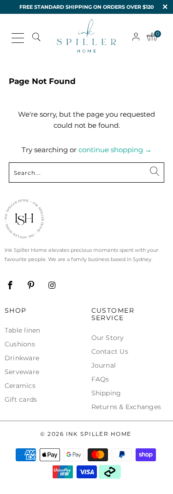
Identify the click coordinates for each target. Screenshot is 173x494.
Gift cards (21, 399)
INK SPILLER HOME (98, 433)
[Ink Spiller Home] (86, 37)
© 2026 (85, 433)
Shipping (106, 393)
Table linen (23, 330)
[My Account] (135, 37)
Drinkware (22, 358)
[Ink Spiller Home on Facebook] (10, 286)
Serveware (22, 372)
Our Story (107, 337)
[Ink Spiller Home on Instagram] (52, 286)
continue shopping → (115, 149)
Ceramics (20, 385)
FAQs (100, 379)
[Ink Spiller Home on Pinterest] (30, 286)
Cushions (20, 344)
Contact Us (109, 351)
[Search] (36, 36)
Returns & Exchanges (126, 407)
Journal (103, 365)
